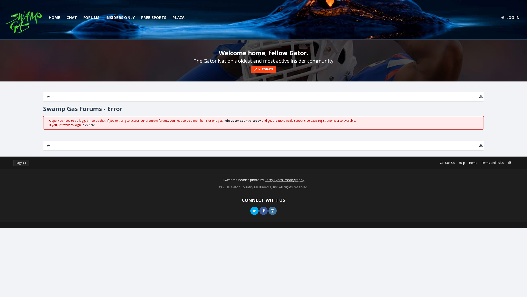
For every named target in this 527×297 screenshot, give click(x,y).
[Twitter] (254, 211)
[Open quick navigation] (481, 96)
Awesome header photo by (263, 180)
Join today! (263, 69)
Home (54, 17)
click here (89, 125)
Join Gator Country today (242, 121)
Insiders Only (120, 17)
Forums (91, 17)
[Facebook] (263, 211)
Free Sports (153, 17)
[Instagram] (272, 211)
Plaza (178, 17)
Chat (71, 17)
